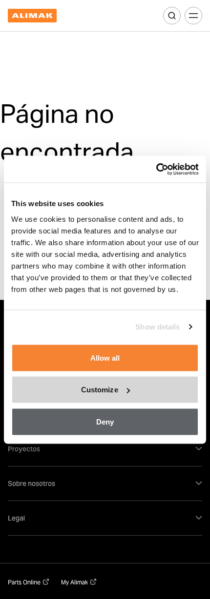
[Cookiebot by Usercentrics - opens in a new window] (156, 169)
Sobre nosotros (31, 483)
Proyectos (24, 448)
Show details (157, 327)
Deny (105, 421)
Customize (99, 390)
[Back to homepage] (32, 16)
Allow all (105, 357)
